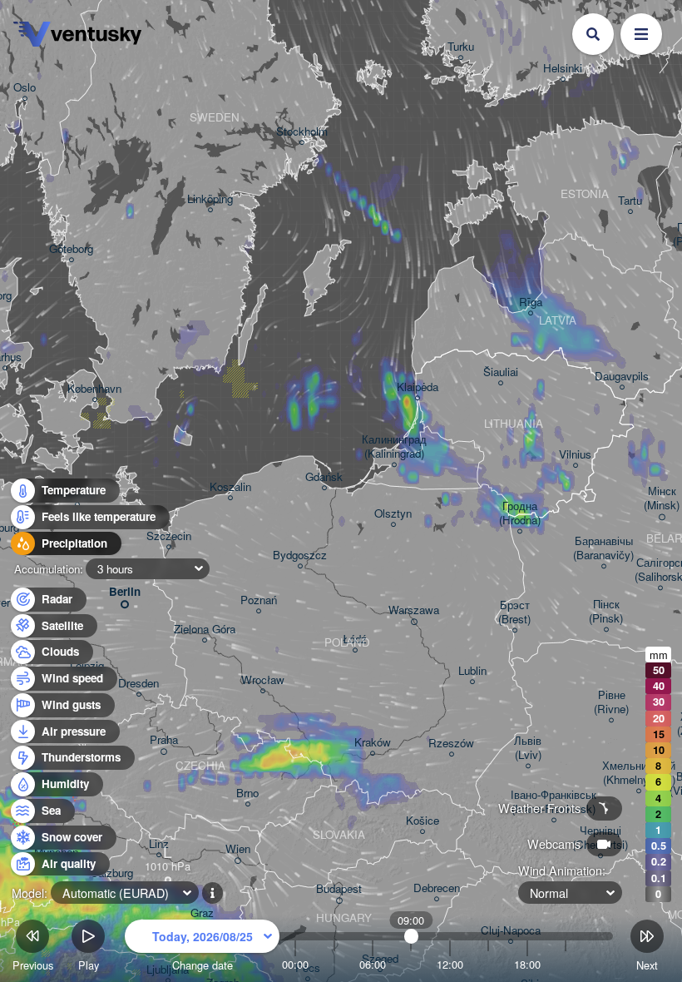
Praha (164, 740)
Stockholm (302, 132)
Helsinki (562, 69)
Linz (159, 844)
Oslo (24, 88)
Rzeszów (451, 743)
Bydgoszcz (300, 555)
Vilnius (575, 455)
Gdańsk (324, 477)
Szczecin (168, 536)
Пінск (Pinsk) (606, 612)
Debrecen (436, 888)
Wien (237, 849)
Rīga (530, 302)
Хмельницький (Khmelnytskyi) (638, 773)
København (94, 389)
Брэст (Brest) (514, 612)
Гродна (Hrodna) (520, 513)
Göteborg (71, 249)
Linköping (210, 199)
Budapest (339, 889)
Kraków (372, 743)
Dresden (138, 684)
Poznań (258, 600)
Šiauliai (500, 372)
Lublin (472, 671)
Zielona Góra (204, 629)
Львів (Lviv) (527, 748)
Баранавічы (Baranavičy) (603, 548)
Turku (460, 47)
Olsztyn (393, 514)
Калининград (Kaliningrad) (394, 447)
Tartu (630, 201)
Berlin (125, 592)
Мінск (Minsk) (662, 498)
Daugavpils (622, 376)
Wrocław (262, 680)
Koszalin (230, 487)
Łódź (355, 639)
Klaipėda (417, 387)
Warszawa (413, 610)
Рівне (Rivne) (611, 702)
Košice (422, 821)
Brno (247, 793)
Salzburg (112, 873)
